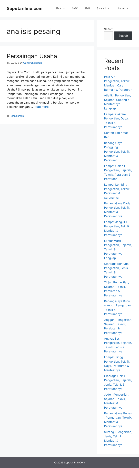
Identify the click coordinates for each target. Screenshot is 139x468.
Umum (121, 8)
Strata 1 (101, 8)
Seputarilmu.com (25, 8)
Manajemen (17, 115)
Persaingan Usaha (32, 56)
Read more (41, 106)
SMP (87, 8)
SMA (58, 8)
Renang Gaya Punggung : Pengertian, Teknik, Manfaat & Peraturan (117, 151)
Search (109, 29)
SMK (75, 8)
